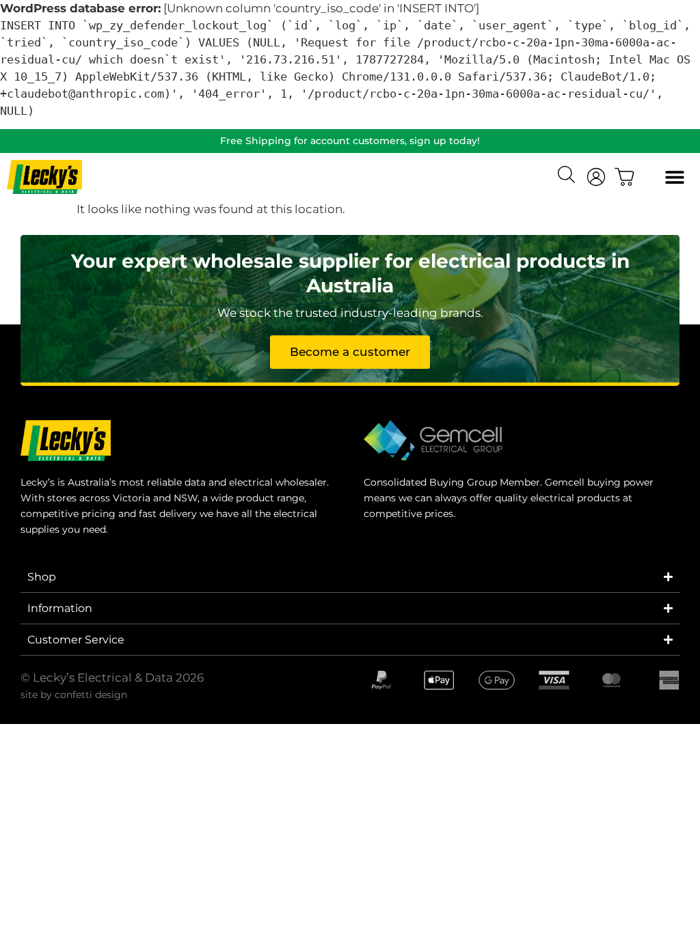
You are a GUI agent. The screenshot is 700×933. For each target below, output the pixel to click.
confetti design (91, 694)
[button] (674, 177)
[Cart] (625, 177)
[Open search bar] (568, 176)
